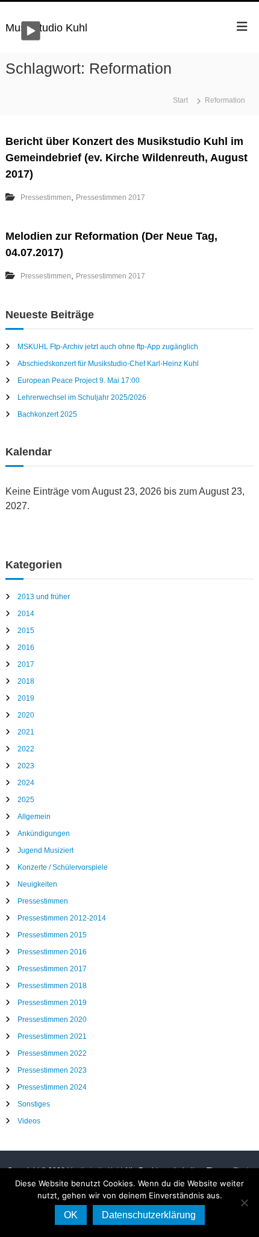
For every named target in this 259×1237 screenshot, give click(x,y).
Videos (28, 1121)
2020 (25, 715)
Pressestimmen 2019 (52, 1002)
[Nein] (244, 1203)
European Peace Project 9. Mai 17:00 (78, 380)
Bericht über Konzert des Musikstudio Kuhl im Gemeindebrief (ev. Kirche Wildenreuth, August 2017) (126, 157)
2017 (25, 664)
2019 (25, 698)
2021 (25, 732)
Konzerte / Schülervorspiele (62, 867)
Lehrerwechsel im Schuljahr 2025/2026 (81, 397)
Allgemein (34, 816)
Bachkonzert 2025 (47, 414)
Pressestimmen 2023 (52, 1070)
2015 (25, 630)
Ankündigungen (43, 833)
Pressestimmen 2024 (52, 1087)
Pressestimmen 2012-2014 (61, 918)
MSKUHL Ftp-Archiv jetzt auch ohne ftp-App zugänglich (107, 346)
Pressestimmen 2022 (52, 1053)
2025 (25, 799)
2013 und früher (43, 597)
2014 (25, 613)
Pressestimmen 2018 (52, 986)
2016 (25, 647)
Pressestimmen (45, 197)
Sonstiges (33, 1104)
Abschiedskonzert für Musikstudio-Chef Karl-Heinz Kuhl (108, 363)
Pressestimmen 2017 (110, 197)
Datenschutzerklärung (149, 1215)
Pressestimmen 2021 (52, 1036)
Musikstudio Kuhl (46, 28)
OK (71, 1215)
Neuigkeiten (37, 884)
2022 (25, 749)
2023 (25, 766)
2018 (25, 681)
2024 (25, 783)
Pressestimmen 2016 (52, 952)
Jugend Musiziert (45, 850)
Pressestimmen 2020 (52, 1019)
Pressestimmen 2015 (52, 935)
